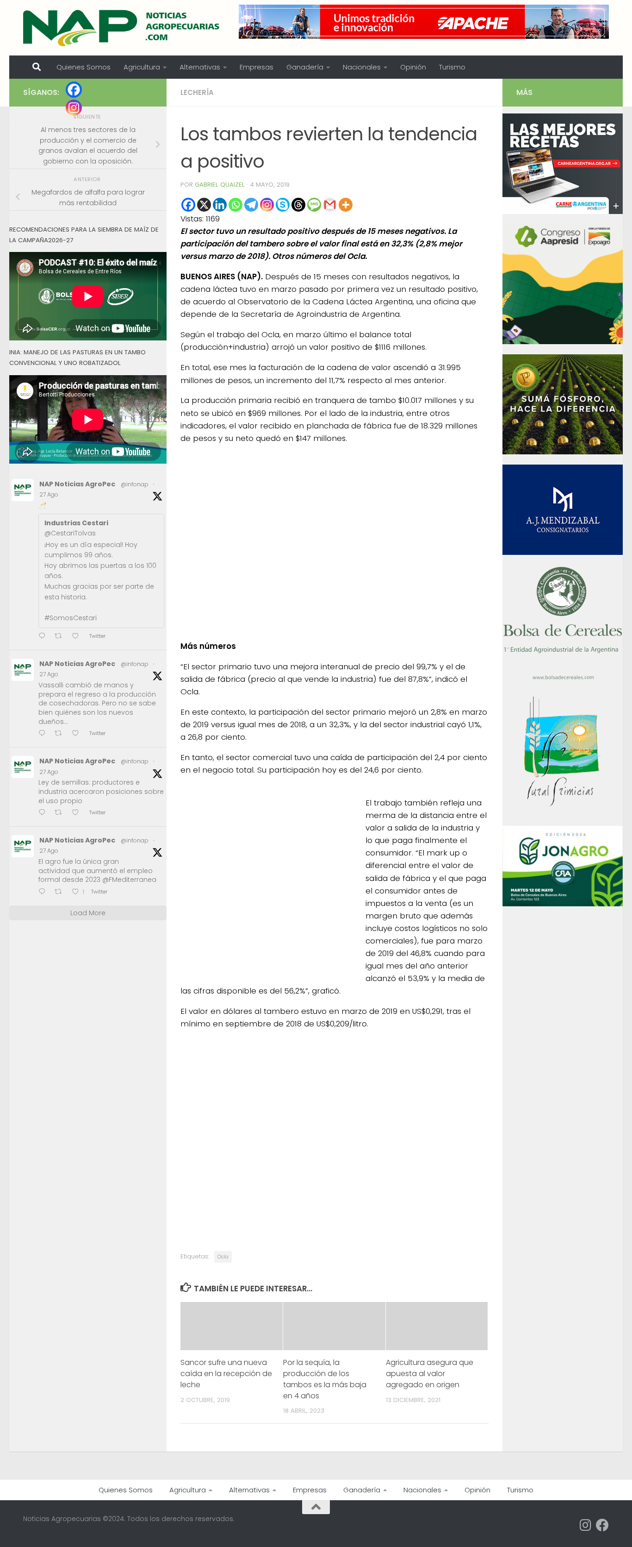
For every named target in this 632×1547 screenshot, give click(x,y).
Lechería (197, 92)
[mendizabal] (562, 552)
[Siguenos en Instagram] (585, 1525)
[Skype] (283, 205)
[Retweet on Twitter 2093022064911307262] (61, 734)
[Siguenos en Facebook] (602, 1525)
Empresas (256, 67)
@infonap (135, 484)
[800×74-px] (424, 22)
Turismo (452, 67)
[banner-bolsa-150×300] (562, 678)
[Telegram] (251, 205)
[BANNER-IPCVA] (562, 211)
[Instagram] (267, 205)
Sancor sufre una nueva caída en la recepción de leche (226, 1373)
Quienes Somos (83, 67)
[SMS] (314, 205)
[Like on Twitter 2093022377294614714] (78, 636)
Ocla (223, 1256)
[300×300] (562, 341)
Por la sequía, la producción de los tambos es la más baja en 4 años (324, 1379)
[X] (204, 205)
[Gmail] (330, 205)
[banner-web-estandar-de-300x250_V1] (562, 452)
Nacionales (362, 67)
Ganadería (304, 67)
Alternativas (200, 67)
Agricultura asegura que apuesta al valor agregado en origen (429, 1373)
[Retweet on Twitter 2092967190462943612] (61, 813)
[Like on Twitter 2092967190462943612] (78, 813)
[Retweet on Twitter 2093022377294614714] (61, 636)
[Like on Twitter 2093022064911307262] (78, 734)
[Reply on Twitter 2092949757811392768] (44, 892)
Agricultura (142, 67)
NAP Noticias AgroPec (77, 484)
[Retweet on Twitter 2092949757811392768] (61, 892)
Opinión (413, 67)
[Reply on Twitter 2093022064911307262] (44, 734)
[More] (346, 205)
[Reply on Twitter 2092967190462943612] (44, 813)
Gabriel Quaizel (220, 184)
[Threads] (298, 205)
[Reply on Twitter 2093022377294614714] (44, 636)
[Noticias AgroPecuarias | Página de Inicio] (122, 27)
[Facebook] (188, 205)
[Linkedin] (220, 205)
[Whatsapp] (235, 205)
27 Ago (48, 494)
